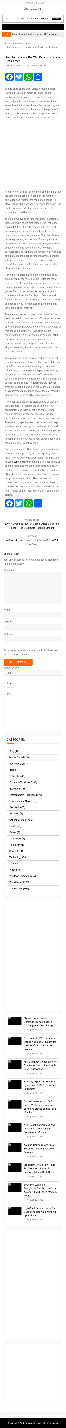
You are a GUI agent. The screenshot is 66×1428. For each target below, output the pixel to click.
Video (12, 869)
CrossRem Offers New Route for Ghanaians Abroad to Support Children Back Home (39, 1168)
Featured (14, 807)
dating (12, 769)
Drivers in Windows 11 (21, 782)
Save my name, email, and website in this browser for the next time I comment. (32, 652)
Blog (11, 751)
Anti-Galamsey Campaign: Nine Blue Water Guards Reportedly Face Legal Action (40, 1065)
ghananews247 (38, 65)
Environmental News (20, 801)
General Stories (17, 819)
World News (16, 882)
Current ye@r (11, 667)
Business (14, 763)
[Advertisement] (33, 154)
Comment (10, 570)
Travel (12, 863)
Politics (13, 844)
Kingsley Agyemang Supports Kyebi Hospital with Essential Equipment (40, 1085)
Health (12, 826)
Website (8, 634)
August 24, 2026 (34, 1030)
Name (8, 609)
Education (14, 788)
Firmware (14, 813)
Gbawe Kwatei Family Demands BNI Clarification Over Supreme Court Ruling (38, 1022)
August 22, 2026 (34, 1053)
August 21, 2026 (34, 1073)
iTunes (12, 832)
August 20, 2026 (34, 1117)
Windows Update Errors (22, 876)
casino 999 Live (13, 227)
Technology (15, 857)
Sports (13, 851)
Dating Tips (15, 776)
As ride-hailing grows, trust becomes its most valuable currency (39, 1149)
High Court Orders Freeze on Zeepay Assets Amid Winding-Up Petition (40, 1212)
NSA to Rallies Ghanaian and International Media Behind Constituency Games (39, 1129)
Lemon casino (21, 461)
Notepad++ (15, 838)
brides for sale (17, 757)
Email (7, 621)
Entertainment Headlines (22, 794)
